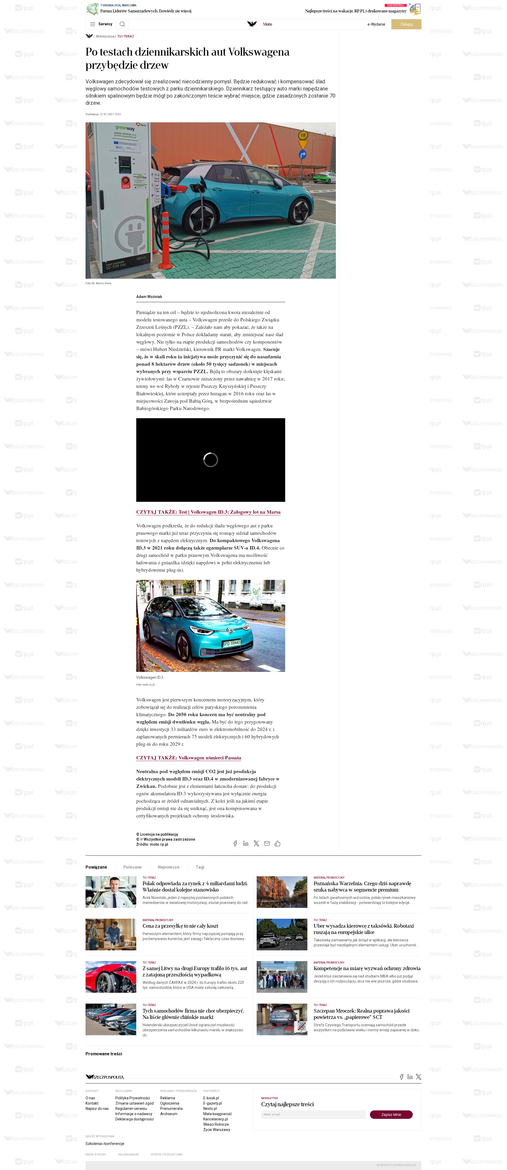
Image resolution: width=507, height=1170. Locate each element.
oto (267, 24)
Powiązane (96, 867)
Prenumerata (171, 1108)
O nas (90, 1098)
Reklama (167, 1098)
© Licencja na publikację (157, 834)
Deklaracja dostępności (134, 1119)
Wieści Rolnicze (216, 1124)
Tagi (200, 867)
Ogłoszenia (169, 1103)
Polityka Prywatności (132, 1098)
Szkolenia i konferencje (105, 1144)
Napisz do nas (97, 1108)
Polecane (132, 867)
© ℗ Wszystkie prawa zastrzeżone (165, 839)
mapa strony (96, 1154)
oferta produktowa (167, 1154)
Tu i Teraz (126, 36)
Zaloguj (406, 24)
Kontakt (92, 1103)
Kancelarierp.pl (215, 1119)
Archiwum (168, 1114)
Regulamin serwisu (131, 1108)
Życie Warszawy (216, 1130)
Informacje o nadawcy (133, 1114)
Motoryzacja (105, 36)
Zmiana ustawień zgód (134, 1103)
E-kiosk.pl (211, 1098)
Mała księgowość (217, 1114)
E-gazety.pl (212, 1103)
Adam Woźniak (149, 297)
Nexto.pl (210, 1108)
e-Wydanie (376, 24)
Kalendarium (128, 1154)
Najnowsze (169, 867)
